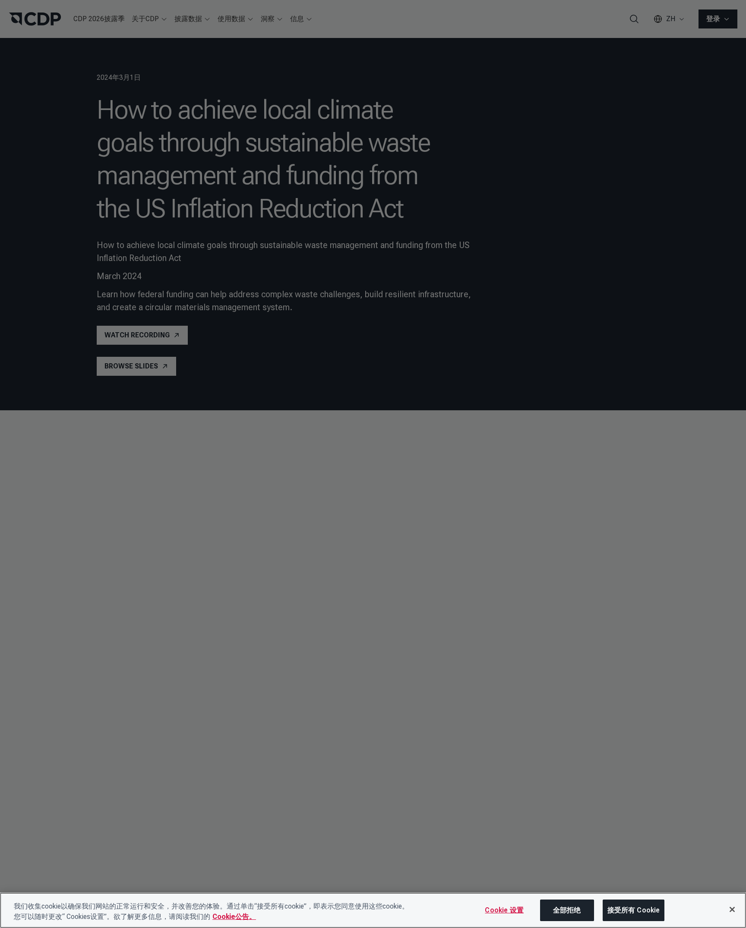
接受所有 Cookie (633, 910)
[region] (373, 910)
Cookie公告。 (234, 916)
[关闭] (732, 909)
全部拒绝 (567, 910)
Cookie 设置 (504, 910)
